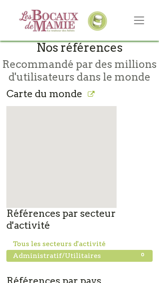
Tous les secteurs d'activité (78, 243)
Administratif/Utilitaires (78, 255)
